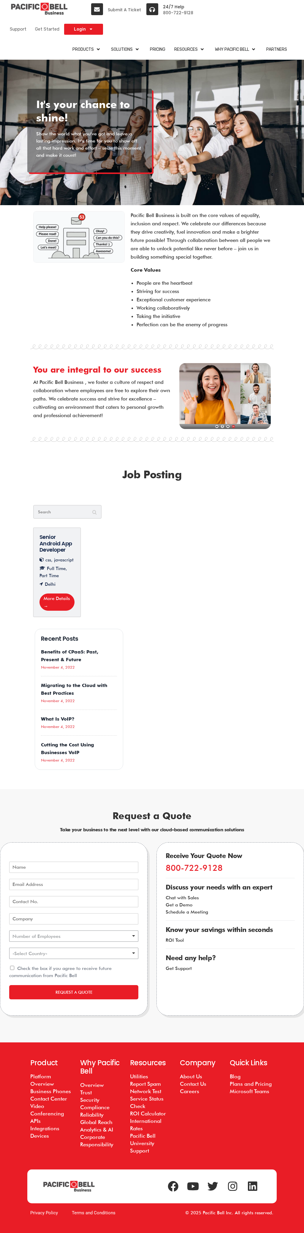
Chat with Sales (182, 897)
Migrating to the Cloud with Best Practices (74, 689)
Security (89, 1100)
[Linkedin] (252, 1186)
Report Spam (145, 1084)
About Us (191, 1076)
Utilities (139, 1076)
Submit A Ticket (124, 10)
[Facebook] (173, 1186)
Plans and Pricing (251, 1084)
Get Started (47, 29)
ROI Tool (175, 940)
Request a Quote (74, 992)
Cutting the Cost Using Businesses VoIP (67, 748)
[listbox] (73, 936)
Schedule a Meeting (187, 912)
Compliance (95, 1107)
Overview (92, 1085)
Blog (235, 1076)
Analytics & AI (96, 1129)
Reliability (91, 1115)
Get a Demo (179, 905)
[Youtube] (193, 1186)
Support (18, 29)
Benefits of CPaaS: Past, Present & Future (69, 655)
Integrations (44, 1128)
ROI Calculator (148, 1113)
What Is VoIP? (58, 719)
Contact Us (193, 1084)
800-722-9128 (178, 13)
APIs (35, 1121)
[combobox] (73, 953)
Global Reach (96, 1122)
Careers (189, 1091)
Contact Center (48, 1099)
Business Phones (50, 1091)
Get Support (179, 968)
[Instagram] (232, 1186)
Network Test (145, 1091)
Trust (86, 1092)
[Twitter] (212, 1186)
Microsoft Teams (249, 1091)
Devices (39, 1136)
